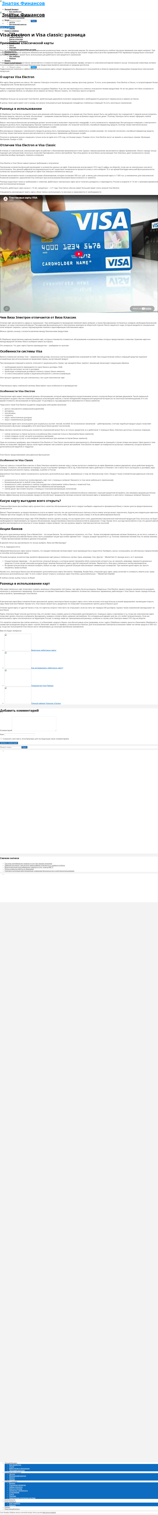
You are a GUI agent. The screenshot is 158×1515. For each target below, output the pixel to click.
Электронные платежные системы (22, 1498)
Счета (11, 45)
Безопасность (10, 1500)
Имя (2, 734)
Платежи (12, 47)
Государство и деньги (13, 1472)
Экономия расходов (16, 18)
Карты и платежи (16, 39)
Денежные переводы (17, 1485)
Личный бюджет (12, 9)
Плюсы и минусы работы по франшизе (19, 869)
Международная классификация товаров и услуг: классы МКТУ (29, 867)
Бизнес (8, 60)
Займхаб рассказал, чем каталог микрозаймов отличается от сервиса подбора (35, 865)
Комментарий (6, 730)
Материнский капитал (17, 24)
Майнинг (12, 58)
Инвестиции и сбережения (19, 1468)
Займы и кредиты (16, 1487)
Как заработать (15, 1465)
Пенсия (12, 28)
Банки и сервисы (12, 31)
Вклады (12, 1483)
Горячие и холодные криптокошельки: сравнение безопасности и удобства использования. (39, 871)
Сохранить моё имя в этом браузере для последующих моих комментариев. (36, 739)
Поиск (34, 67)
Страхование (14, 1492)
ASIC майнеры (14, 56)
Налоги (12, 1478)
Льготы (12, 22)
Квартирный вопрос (12, 1509)
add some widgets (49, 1512)
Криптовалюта (10, 1502)
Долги (11, 1467)
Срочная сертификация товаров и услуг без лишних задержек (28, 864)
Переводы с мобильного (18, 1491)
